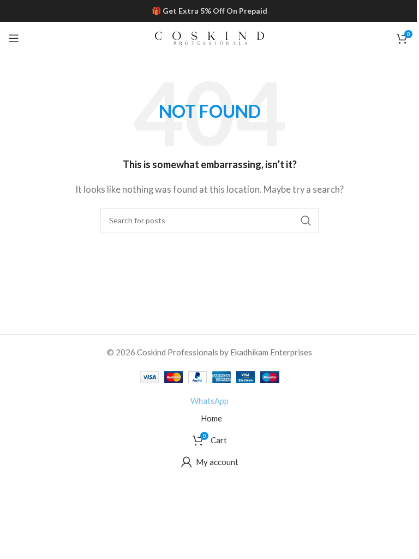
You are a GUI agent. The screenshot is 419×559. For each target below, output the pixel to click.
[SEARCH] (306, 220)
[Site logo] (209, 37)
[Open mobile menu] (14, 38)
